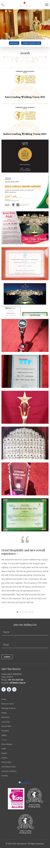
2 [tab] (21, 612)
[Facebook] (3, 689)
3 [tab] (24, 612)
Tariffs (3, 749)
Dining (3, 713)
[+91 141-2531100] (2, 4)
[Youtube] (9, 689)
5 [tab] (30, 612)
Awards (4, 740)
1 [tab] (18, 612)
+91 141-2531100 (15, 679)
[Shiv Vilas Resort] (25, 4)
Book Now (14, 43)
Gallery (4, 735)
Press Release (6, 744)
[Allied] (16, 798)
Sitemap (4, 775)
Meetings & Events (8, 708)
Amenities (5, 731)
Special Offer (6, 726)
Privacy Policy (6, 762)
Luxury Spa (5, 722)
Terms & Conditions (9, 771)
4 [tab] (27, 612)
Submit (7, 657)
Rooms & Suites (7, 704)
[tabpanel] (25, 571)
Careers (4, 758)
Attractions (5, 717)
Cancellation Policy (8, 766)
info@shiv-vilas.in (17, 682)
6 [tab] (33, 612)
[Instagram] (14, 689)
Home (3, 699)
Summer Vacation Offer (31, 43)
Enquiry (4, 753)
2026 (10, 843)
